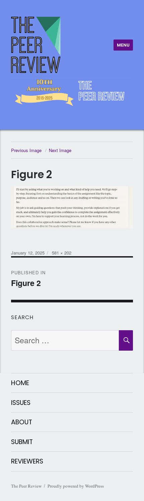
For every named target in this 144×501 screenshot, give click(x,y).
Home (20, 382)
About (21, 422)
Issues (20, 402)
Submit (22, 441)
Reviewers (27, 461)
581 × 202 (61, 252)
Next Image (60, 150)
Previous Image (26, 150)
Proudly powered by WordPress (76, 486)
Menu (123, 45)
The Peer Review (26, 486)
